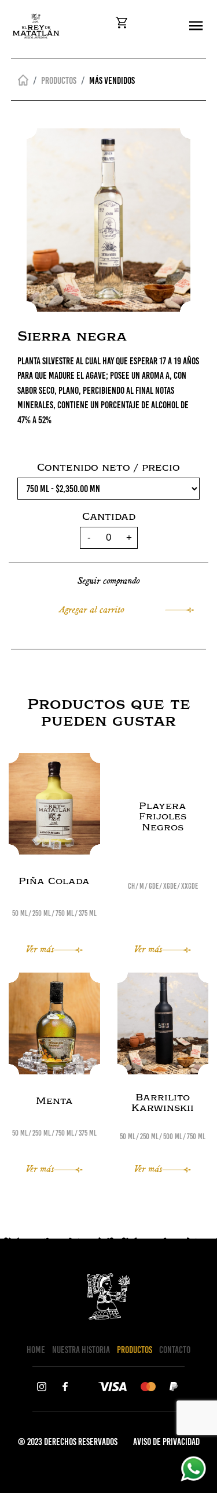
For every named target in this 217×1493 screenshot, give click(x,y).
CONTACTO (174, 1349)
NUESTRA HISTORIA (81, 1349)
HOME (36, 1349)
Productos (58, 80)
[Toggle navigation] (196, 26)
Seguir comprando (108, 579)
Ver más (40, 948)
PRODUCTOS (134, 1349)
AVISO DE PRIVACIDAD (166, 1441)
